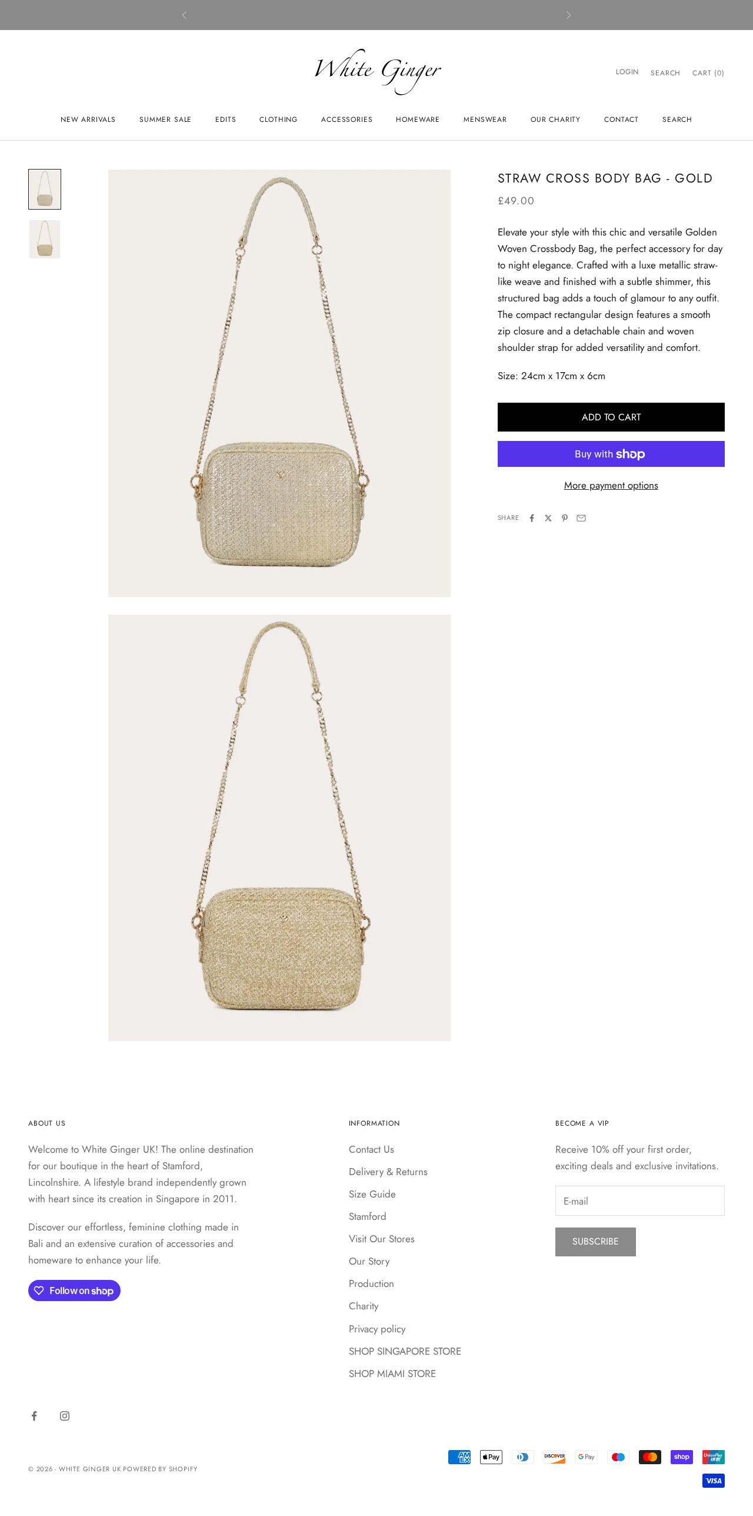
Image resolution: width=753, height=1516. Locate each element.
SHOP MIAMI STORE (392, 1373)
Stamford (368, 1216)
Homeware (418, 119)
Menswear (485, 119)
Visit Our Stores (382, 1239)
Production (371, 1283)
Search (677, 119)
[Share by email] (581, 518)
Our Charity (556, 119)
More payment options (611, 486)
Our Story (369, 1261)
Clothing (278, 119)
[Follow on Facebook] (34, 1416)
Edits (225, 119)
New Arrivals (88, 119)
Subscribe (595, 1241)
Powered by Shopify (160, 1469)
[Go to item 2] (44, 239)
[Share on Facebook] (532, 518)
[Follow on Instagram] (65, 1416)
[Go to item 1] (44, 189)
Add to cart (611, 417)
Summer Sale (165, 119)
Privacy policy (377, 1329)
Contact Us (371, 1149)
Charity (363, 1306)
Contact (621, 119)
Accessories (346, 119)
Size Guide (372, 1194)
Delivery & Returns (388, 1172)
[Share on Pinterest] (564, 518)
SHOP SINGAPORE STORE (405, 1351)
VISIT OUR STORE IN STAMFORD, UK (376, 15)
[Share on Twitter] (548, 518)
